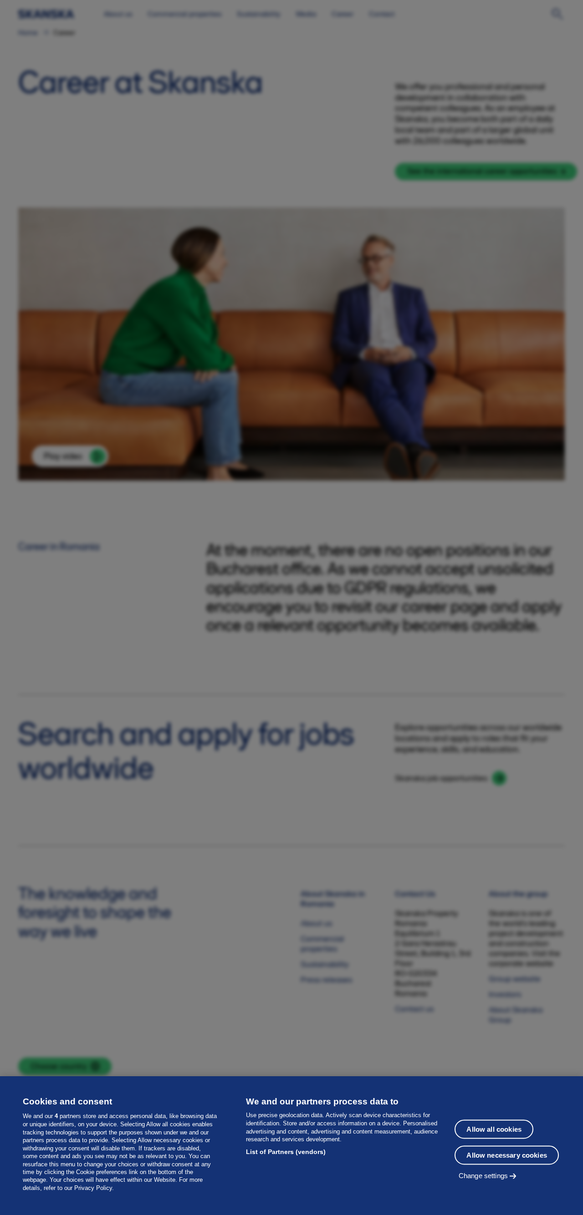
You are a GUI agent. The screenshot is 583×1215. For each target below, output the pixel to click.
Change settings (483, 1175)
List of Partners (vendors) (286, 1151)
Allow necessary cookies (506, 1155)
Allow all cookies (494, 1129)
